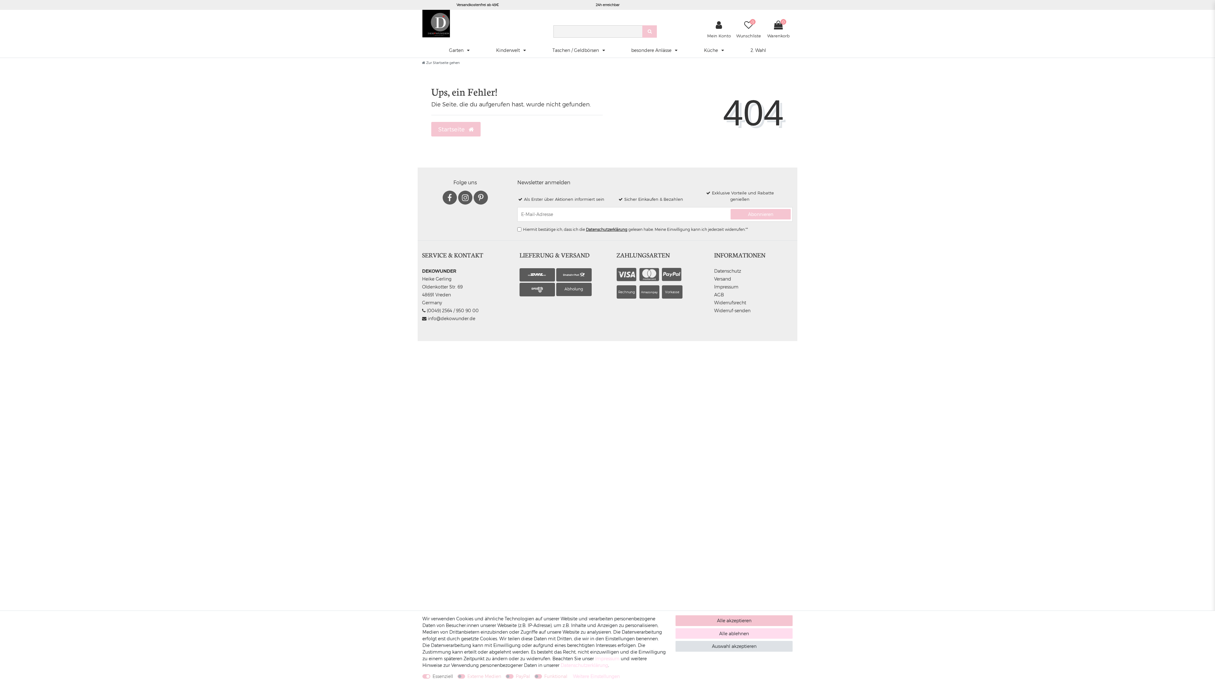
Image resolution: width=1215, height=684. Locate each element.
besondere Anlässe (652, 50)
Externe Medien (484, 676)
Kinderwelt (508, 50)
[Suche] (649, 31)
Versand (722, 279)
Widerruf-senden (732, 310)
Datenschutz (727, 271)
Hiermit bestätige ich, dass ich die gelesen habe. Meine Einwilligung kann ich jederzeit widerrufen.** (635, 229)
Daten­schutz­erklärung (584, 665)
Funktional (555, 676)
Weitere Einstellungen (596, 676)
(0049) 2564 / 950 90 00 (452, 310)
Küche (711, 50)
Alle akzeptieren (734, 620)
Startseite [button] (452, 129)
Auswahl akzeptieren (734, 646)
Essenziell (443, 676)
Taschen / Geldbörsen (576, 50)
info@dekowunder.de (451, 318)
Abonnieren (760, 214)
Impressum (726, 286)
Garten (457, 50)
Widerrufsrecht (730, 302)
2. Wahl (758, 50)
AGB (719, 294)
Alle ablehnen (734, 633)
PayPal (523, 676)
